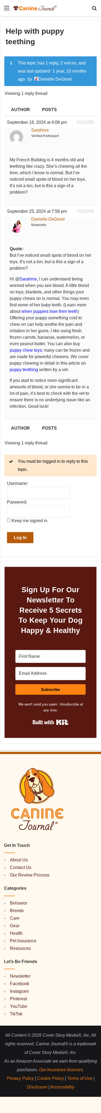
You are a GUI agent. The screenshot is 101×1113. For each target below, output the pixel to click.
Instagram (19, 991)
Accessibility (62, 1087)
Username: (17, 483)
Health (16, 933)
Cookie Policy (50, 1078)
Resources (20, 948)
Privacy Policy (20, 1078)
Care (14, 918)
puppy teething (24, 369)
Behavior (18, 903)
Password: (17, 502)
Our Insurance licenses (61, 1069)
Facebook (19, 983)
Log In (20, 537)
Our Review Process (29, 875)
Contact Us (20, 867)
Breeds (17, 910)
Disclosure (37, 1087)
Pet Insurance (23, 941)
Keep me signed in (29, 521)
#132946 (85, 211)
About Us (19, 860)
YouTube (18, 1006)
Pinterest (18, 998)
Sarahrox (28, 279)
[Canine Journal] (35, 8)
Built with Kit (50, 722)
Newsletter (20, 976)
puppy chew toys (26, 350)
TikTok (16, 1014)
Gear (14, 925)
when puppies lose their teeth (50, 311)
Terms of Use (79, 1078)
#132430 (85, 122)
